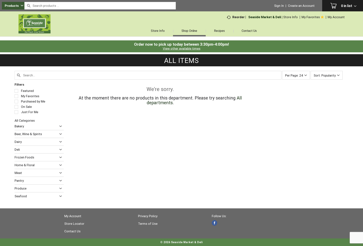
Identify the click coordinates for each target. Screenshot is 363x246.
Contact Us (72, 231)
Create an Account (301, 6)
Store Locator (74, 224)
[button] (60, 126)
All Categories (25, 120)
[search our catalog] (28, 5)
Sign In (279, 6)
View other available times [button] (181, 48)
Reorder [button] (238, 17)
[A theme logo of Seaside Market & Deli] (35, 28)
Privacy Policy (147, 216)
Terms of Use (147, 224)
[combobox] (13, 5)
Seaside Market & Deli (264, 17)
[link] (214, 223)
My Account (72, 216)
